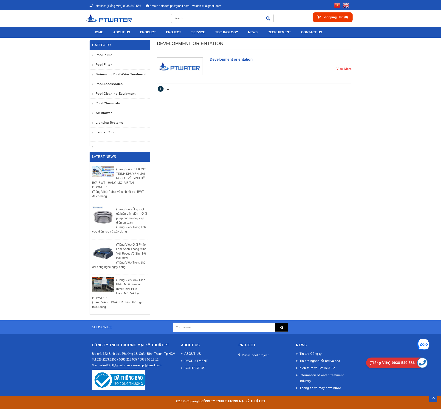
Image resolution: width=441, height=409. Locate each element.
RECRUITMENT (279, 32)
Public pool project (255, 355)
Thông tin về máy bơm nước (320, 388)
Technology (226, 32)
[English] (345, 5)
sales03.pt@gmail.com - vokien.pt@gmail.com (185, 6)
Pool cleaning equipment (116, 93)
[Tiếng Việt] (336, 5)
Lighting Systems (109, 122)
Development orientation (231, 59)
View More (343, 69)
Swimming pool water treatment (121, 74)
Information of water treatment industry (322, 378)
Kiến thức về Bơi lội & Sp (317, 368)
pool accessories (109, 84)
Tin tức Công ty (311, 353)
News (252, 32)
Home (98, 32)
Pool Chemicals (108, 103)
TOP (433, 396)
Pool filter (104, 64)
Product (148, 32)
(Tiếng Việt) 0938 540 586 (118, 6)
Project (173, 32)
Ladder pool (105, 132)
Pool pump (104, 55)
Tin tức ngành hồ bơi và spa (320, 361)
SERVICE (198, 32)
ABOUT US (121, 32)
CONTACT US (311, 32)
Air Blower (104, 113)
